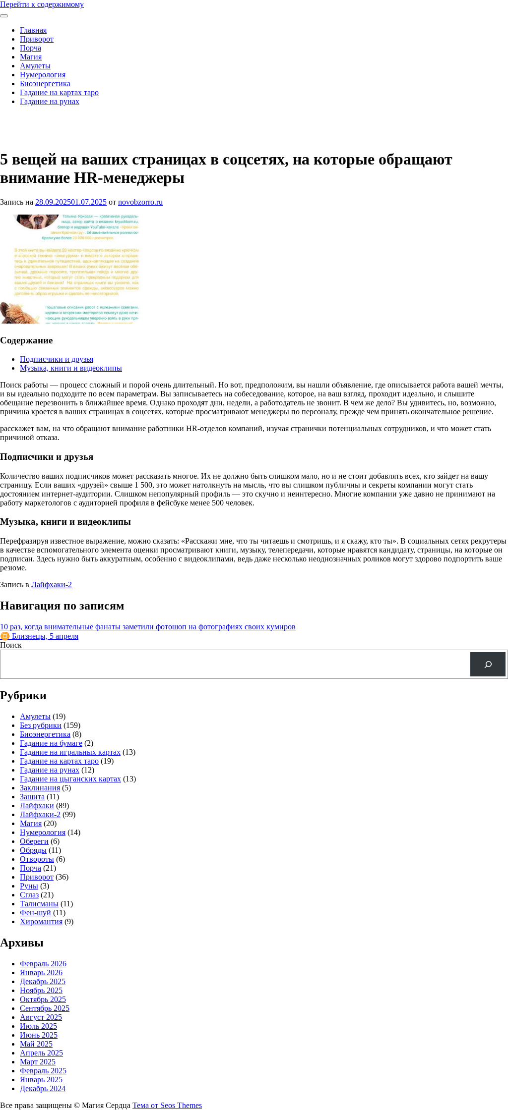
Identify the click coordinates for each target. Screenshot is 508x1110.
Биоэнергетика (45, 83)
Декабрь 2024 (42, 1088)
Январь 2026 (41, 972)
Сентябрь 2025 (44, 1008)
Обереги (34, 841)
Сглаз (29, 894)
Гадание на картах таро (59, 92)
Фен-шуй (35, 912)
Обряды (33, 850)
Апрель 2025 (41, 1053)
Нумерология (42, 74)
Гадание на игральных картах (70, 752)
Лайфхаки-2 (51, 584)
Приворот (37, 39)
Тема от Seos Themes (167, 1105)
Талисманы (39, 903)
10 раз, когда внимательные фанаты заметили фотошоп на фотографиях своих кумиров (148, 626)
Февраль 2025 (43, 1070)
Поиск (11, 645)
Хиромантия (41, 921)
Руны (29, 886)
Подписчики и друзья (56, 359)
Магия (31, 57)
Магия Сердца (24, 118)
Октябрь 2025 (43, 999)
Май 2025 (36, 1044)
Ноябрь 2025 (41, 990)
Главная (33, 30)
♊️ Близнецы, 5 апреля (39, 636)
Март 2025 (38, 1061)
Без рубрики (41, 725)
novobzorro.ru (140, 202)
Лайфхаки (37, 805)
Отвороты (37, 859)
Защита (32, 796)
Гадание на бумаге (51, 743)
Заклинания (40, 787)
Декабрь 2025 (42, 981)
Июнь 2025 (39, 1035)
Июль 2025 (38, 1026)
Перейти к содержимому (42, 4)
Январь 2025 (41, 1079)
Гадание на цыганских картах (70, 779)
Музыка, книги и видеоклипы (71, 368)
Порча (30, 48)
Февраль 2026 (43, 963)
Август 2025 (41, 1017)
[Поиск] (488, 664)
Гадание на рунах (49, 101)
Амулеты (35, 65)
